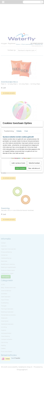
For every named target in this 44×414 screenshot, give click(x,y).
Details (19, 131)
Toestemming (9, 131)
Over (26, 131)
